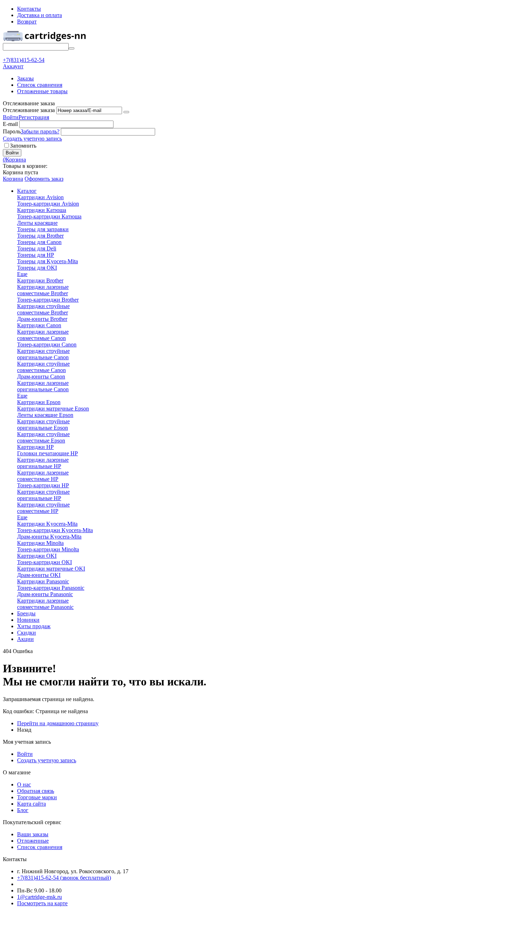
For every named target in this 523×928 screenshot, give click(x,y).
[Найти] (71, 48)
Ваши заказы (32, 834)
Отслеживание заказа (29, 110)
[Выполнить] (126, 112)
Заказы (25, 78)
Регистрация (34, 117)
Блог (22, 810)
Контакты (29, 9)
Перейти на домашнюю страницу (58, 723)
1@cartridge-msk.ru (39, 897)
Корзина (13, 179)
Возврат (27, 21)
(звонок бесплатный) (64, 878)
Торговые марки (37, 797)
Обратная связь (35, 791)
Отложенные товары (42, 91)
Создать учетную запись (32, 139)
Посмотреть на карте (42, 903)
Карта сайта (31, 804)
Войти (11, 117)
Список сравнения (39, 85)
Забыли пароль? (40, 131)
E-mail (10, 124)
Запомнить (23, 146)
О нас (24, 784)
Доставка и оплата (39, 15)
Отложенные (33, 841)
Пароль (12, 131)
